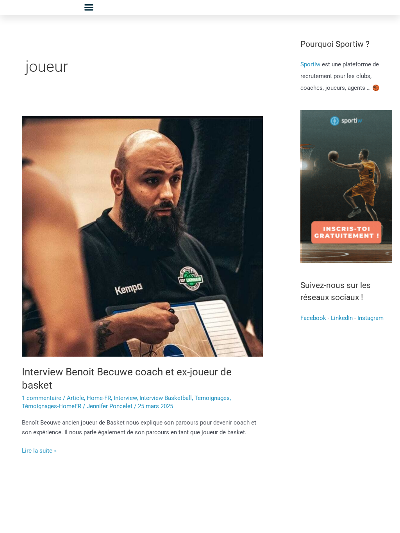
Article (75, 398)
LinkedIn (342, 318)
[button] (89, 7)
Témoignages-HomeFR (51, 406)
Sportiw (311, 64)
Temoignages (212, 398)
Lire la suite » (39, 450)
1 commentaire (41, 398)
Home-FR (99, 398)
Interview (125, 398)
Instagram (370, 318)
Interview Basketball (165, 398)
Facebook (313, 318)
